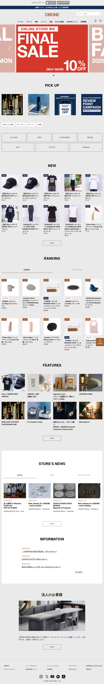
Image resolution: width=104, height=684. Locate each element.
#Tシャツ (31, 124)
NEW (39, 137)
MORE (52, 243)
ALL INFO (78, 572)
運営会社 (88, 669)
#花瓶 (39, 124)
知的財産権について (31, 669)
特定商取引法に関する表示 (94, 666)
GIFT (18, 147)
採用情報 (83, 22)
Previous (10, 48)
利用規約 (6, 666)
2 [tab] (53, 76)
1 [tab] (51, 76)
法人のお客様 (59, 22)
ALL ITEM (13, 137)
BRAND (90, 137)
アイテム (20, 22)
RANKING (86, 147)
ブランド (29, 22)
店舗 (50, 22)
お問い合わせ (72, 669)
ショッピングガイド (53, 666)
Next (93, 48)
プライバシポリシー (10, 669)
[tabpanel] (52, 48)
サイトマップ (72, 666)
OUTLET (52, 147)
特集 (36, 22)
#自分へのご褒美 (8, 124)
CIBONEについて (72, 22)
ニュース (43, 22)
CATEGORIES (64, 137)
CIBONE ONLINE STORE (52, 15)
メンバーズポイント (31, 666)
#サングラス (21, 124)
